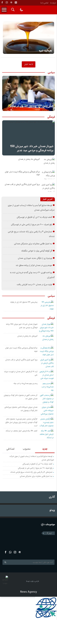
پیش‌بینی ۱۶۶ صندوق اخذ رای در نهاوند (31, 105)
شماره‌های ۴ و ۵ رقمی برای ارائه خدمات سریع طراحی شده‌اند (31, 472)
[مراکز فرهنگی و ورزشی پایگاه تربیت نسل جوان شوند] (48, 174)
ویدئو (52, 510)
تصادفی (10, 449)
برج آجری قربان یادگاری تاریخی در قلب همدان (22, 184)
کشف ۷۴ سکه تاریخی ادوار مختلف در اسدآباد (21, 430)
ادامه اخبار (28, 64)
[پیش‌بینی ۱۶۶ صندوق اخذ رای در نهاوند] (28, 93)
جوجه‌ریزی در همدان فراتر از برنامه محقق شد (34, 265)
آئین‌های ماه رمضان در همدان (29, 159)
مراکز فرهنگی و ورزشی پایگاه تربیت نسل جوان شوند (22, 173)
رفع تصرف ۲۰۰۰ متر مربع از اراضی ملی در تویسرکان (31, 224)
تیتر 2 (49, 533)
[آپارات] (11, 2)
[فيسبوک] (2, 2)
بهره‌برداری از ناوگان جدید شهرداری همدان (35, 258)
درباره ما (53, 2)
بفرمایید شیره (45, 51)
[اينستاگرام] (6, 2)
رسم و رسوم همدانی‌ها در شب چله (25, 383)
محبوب (26, 449)
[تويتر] (10, 552)
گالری (52, 497)
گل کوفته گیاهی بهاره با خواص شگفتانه (36, 251)
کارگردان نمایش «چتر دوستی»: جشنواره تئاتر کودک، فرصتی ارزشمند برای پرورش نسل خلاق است (21, 422)
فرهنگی (51, 117)
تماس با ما (44, 2)
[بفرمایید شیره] (28, 38)
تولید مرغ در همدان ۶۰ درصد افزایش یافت (34, 284)
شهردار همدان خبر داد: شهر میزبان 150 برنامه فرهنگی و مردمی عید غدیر (31, 148)
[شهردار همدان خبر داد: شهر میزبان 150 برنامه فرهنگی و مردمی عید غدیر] (28, 137)
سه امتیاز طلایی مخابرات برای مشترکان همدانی (33, 243)
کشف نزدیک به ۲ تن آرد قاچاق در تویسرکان (34, 217)
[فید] (15, 2)
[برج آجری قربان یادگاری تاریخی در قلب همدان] (48, 187)
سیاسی (51, 72)
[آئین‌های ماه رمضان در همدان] (48, 162)
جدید (44, 449)
